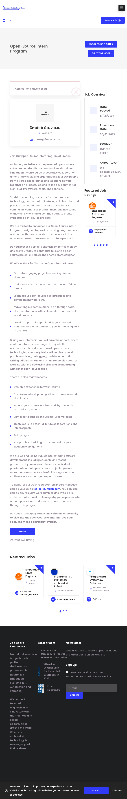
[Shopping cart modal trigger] (4, 20)
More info (117, 790)
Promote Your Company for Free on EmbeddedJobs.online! (54, 654)
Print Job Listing (24, 540)
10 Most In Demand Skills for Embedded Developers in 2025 (52, 671)
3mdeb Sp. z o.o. (45, 127)
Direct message (101, 53)
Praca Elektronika (53, 688)
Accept (96, 790)
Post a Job (111, 20)
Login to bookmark (101, 44)
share (22, 531)
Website (47, 133)
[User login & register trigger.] (10, 20)
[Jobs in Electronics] (14, 7)
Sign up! (74, 695)
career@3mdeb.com (47, 139)
